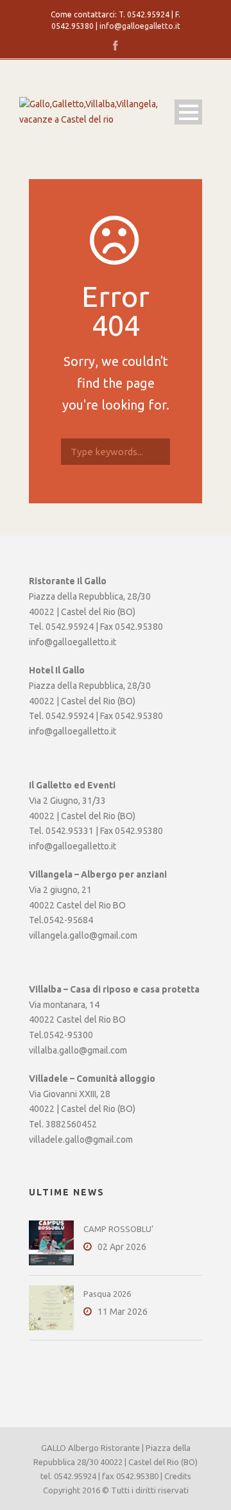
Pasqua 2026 (107, 1293)
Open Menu (188, 112)
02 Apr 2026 (122, 1247)
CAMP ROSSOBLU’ (118, 1228)
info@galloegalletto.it (139, 26)
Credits (177, 1475)
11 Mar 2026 (123, 1311)
